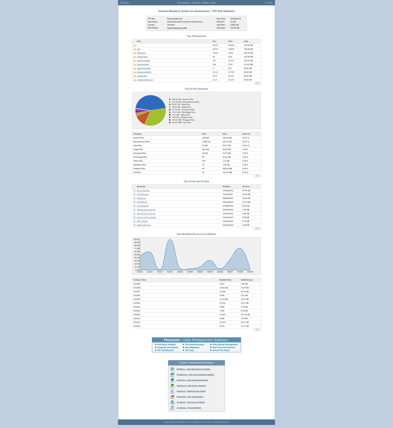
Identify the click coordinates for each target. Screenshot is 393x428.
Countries (196, 3)
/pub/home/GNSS (144, 72)
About (213, 3)
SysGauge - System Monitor (189, 408)
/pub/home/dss (143, 64)
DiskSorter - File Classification (190, 397)
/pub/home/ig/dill (144, 68)
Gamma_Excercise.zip (146, 210)
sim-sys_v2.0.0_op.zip (146, 214)
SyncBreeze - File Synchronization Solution (195, 375)
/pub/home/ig (142, 57)
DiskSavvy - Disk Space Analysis (191, 386)
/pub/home (141, 53)
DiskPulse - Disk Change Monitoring (192, 380)
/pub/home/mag (143, 61)
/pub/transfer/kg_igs (145, 80)
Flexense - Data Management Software (196, 363)
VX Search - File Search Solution (191, 402)
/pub (138, 49)
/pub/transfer (142, 76)
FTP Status (124, 3)
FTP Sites (269, 3)
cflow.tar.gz (141, 198)
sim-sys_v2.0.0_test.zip (146, 217)
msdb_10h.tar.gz (144, 225)
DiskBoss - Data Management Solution (193, 369)
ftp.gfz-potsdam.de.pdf (177, 28)
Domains (205, 3)
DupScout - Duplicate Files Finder (191, 391)
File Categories (183, 3)
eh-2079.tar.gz (143, 194)
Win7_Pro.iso (142, 221)
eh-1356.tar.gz (143, 206)
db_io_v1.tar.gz (143, 191)
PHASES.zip (142, 202)
